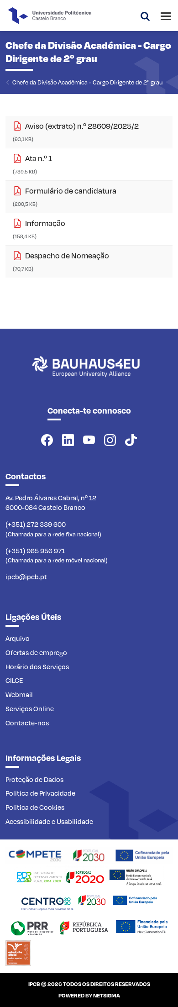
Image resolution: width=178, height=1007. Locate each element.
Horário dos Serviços (37, 666)
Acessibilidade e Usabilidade (49, 821)
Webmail (19, 694)
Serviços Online (29, 708)
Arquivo (17, 638)
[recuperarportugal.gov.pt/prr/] (89, 926)
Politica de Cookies (34, 807)
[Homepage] (89, 854)
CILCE (14, 680)
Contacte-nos (27, 723)
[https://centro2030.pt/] (89, 901)
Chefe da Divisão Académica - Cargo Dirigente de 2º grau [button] (87, 81)
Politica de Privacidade (40, 793)
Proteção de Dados (34, 779)
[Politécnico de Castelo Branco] (89, 376)
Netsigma (106, 995)
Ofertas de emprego (36, 652)
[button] (145, 15)
